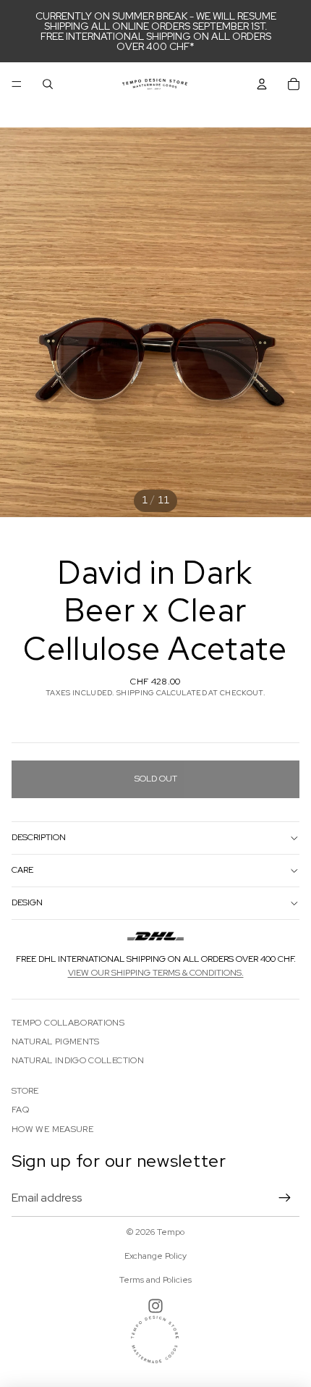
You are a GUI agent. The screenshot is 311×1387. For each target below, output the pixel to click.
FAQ (20, 1109)
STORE (25, 1091)
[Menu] (16, 84)
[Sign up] (284, 1197)
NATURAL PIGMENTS (56, 1041)
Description (39, 837)
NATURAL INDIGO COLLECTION (78, 1060)
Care (22, 870)
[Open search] (48, 84)
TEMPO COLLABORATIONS (68, 1022)
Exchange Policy (155, 1256)
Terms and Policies (155, 1280)
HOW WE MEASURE (52, 1129)
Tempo (170, 1232)
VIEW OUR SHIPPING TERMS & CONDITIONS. (156, 973)
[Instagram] (155, 1306)
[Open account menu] (262, 84)
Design (27, 902)
